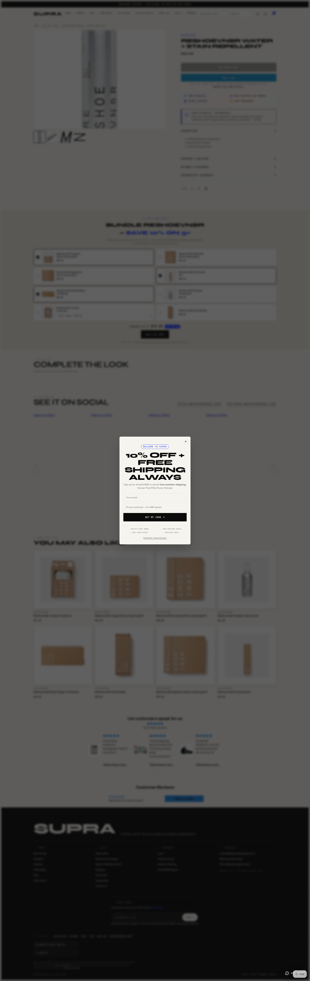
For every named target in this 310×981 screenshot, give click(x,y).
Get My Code (153, 517)
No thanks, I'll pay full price (155, 538)
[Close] (186, 441)
